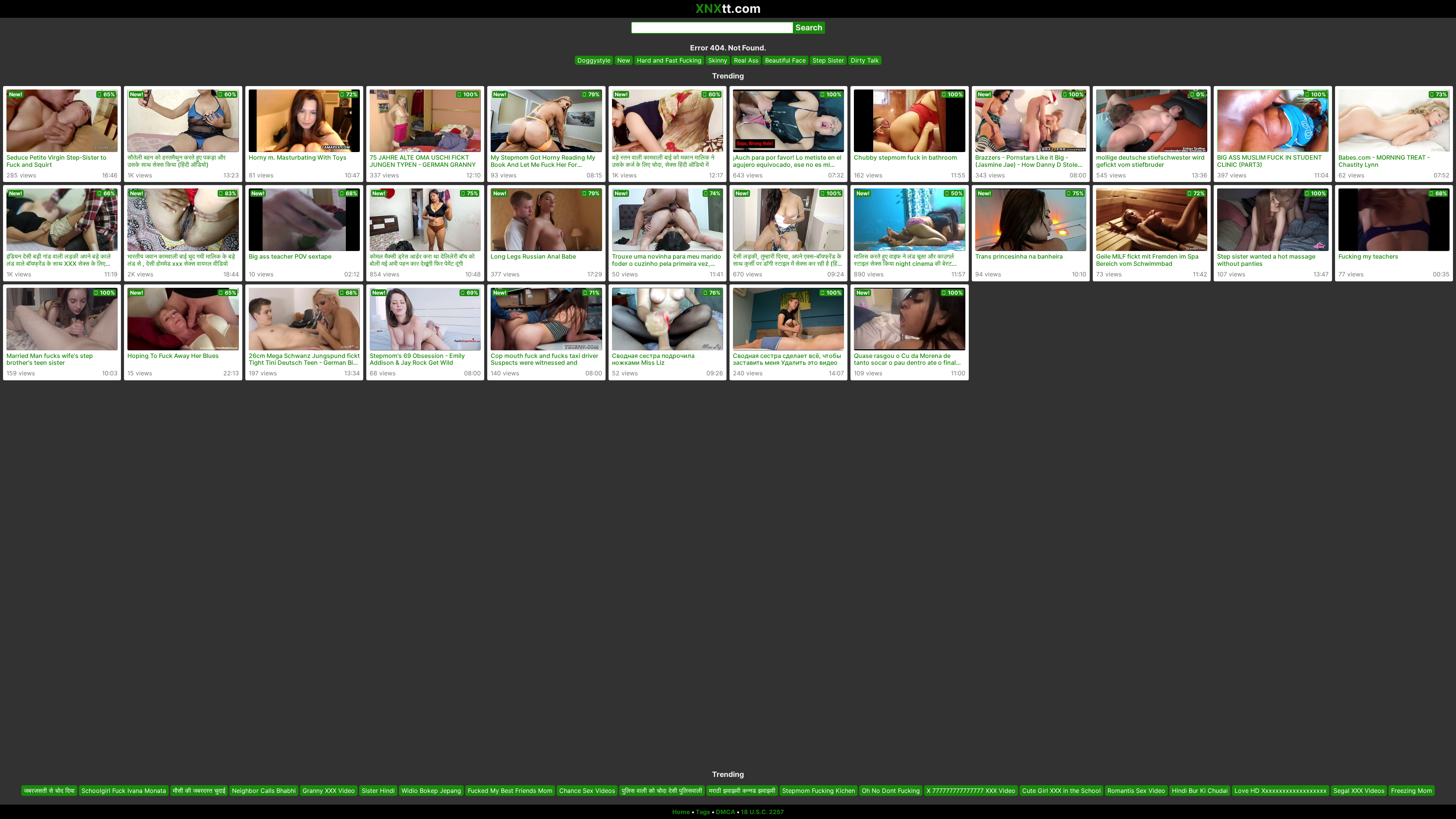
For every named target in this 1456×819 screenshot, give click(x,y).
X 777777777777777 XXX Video (971, 790)
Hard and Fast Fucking (669, 60)
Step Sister (828, 60)
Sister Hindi (378, 790)
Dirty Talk (865, 60)
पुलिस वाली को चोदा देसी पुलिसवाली (662, 790)
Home (681, 811)
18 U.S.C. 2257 (762, 811)
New (623, 60)
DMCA (725, 811)
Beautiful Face (785, 60)
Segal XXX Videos (1359, 790)
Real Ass (746, 60)
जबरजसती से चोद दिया (49, 790)
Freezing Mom (1411, 790)
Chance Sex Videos (587, 790)
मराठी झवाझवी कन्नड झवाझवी (742, 790)
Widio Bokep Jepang (431, 790)
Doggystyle (593, 60)
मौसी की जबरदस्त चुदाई (199, 790)
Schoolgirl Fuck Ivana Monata (124, 790)
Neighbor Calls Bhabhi (264, 790)
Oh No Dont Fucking (891, 790)
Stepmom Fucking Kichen (818, 790)
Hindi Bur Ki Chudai (1200, 790)
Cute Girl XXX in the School (1061, 790)
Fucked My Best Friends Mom (510, 790)
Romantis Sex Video (1136, 790)
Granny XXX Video (329, 790)
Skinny (717, 60)
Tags (703, 811)
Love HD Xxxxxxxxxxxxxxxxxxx (1281, 790)
